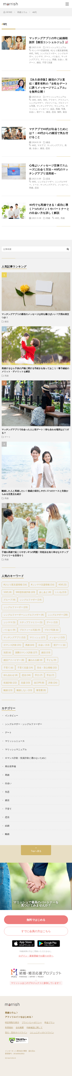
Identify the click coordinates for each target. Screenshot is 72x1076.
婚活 (39, 62)
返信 (65, 112)
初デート (41, 112)
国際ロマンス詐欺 (26, 652)
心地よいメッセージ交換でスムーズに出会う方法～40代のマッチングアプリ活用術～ (48, 169)
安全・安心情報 (47, 667)
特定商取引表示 (12, 1022)
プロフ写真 (51, 629)
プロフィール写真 (30, 629)
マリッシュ (46, 59)
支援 (25, 682)
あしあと (45, 592)
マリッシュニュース (15, 741)
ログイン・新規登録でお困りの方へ (36, 955)
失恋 (7, 791)
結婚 (7, 825)
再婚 (54, 59)
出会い (61, 59)
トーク (36, 185)
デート (47, 56)
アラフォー (63, 100)
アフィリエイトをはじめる (18, 1016)
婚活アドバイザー (14, 660)
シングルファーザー (16, 607)
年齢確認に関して (34, 1027)
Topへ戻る (36, 851)
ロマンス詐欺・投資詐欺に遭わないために (25, 758)
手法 (50, 675)
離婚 (8, 690)
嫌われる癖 (35, 660)
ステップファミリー (31, 622)
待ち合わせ (11, 675)
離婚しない (24, 690)
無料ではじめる (36, 919)
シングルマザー (36, 103)
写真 (63, 109)
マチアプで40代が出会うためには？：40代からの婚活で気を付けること (48, 133)
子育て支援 (47, 62)
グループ (9, 599)
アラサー (53, 100)
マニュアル (59, 106)
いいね (60, 592)
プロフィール (51, 103)
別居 (7, 652)
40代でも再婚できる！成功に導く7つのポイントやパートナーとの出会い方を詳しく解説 (49, 208)
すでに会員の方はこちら (36, 931)
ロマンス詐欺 (12, 645)
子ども (51, 660)
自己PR (39, 682)
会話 (52, 109)
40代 (31, 53)
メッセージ (44, 109)
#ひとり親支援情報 (59, 50)
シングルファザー (48, 53)
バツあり (56, 56)
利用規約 (9, 1027)
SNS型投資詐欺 (25, 592)
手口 (38, 675)
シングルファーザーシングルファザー (24, 614)
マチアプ (42, 145)
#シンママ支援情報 (40, 50)
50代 (37, 53)
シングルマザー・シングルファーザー (23, 724)
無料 (59, 112)
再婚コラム (10, 1012)
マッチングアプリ (45, 106)
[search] (67, 249)
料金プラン (50, 1022)
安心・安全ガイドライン (16, 1032)
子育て (8, 667)
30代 (34, 100)
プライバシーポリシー (32, 1022)
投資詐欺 (10, 682)
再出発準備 (10, 766)
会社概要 (20, 1027)
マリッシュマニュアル (56, 47)
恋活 (54, 112)
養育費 (41, 690)
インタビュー (11, 715)
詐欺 (52, 682)
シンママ (39, 56)
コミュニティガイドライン (42, 1032)
